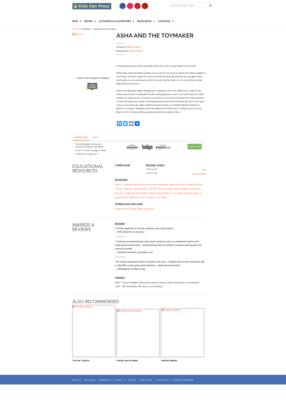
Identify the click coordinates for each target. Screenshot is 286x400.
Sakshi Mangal (133, 47)
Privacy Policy (145, 380)
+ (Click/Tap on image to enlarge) (92, 78)
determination (141, 189)
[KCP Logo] (91, 9)
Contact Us (119, 380)
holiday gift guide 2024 (159, 193)
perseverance (121, 197)
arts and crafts (131, 184)
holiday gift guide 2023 (135, 193)
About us (76, 380)
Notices (132, 380)
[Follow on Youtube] (145, 6)
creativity (127, 189)
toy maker (162, 197)
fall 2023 (153, 189)
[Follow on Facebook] (122, 6)
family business (165, 189)
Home (75, 29)
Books (88, 21)
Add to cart (194, 146)
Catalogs (164, 21)
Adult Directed (199, 174)
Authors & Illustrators (115, 21)
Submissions (105, 380)
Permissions (90, 380)
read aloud (134, 197)
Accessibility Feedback (182, 380)
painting (198, 193)
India (173, 193)
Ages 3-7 (119, 184)
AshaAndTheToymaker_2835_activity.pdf (134, 209)
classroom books (177, 184)
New (75, 21)
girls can (119, 193)
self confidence (148, 197)
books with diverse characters (153, 184)
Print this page (204, 29)
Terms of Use (162, 380)
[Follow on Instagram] (130, 6)
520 (204, 170)
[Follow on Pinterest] (137, 6)
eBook (95, 137)
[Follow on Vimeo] (152, 6)
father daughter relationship (188, 189)
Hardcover (81, 137)
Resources (144, 21)
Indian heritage (185, 193)
